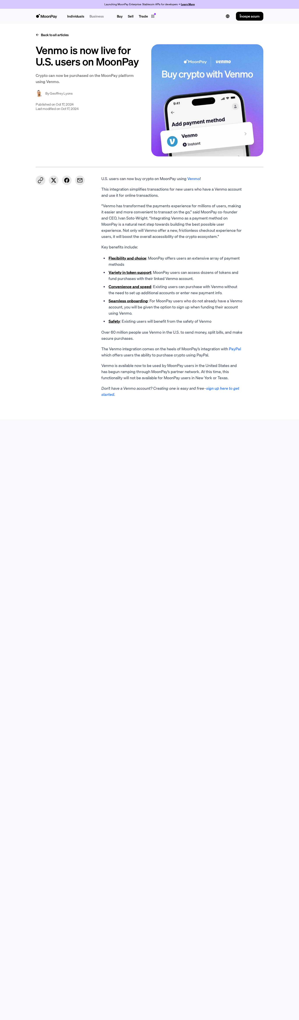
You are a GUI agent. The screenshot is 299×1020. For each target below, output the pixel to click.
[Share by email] (80, 180)
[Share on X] (53, 180)
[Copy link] (40, 180)
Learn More (188, 4)
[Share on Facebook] (67, 180)
